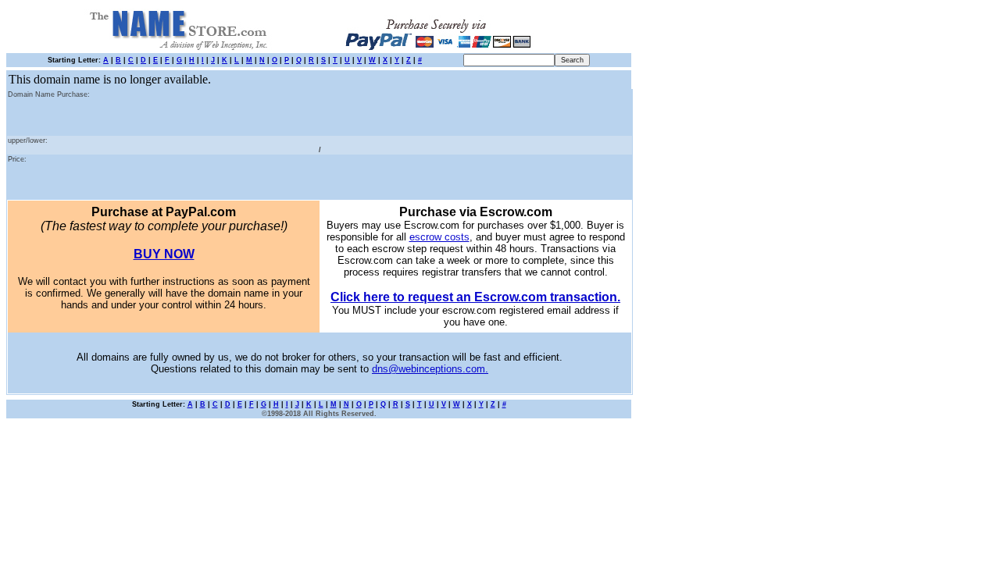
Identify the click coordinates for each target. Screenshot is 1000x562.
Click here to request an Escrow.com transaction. (475, 297)
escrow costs (439, 237)
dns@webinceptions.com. (430, 369)
